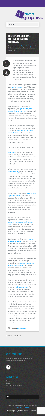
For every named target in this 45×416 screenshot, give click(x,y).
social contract (17, 87)
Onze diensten (11, 410)
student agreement (21, 287)
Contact (15, 412)
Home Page (20, 46)
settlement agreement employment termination (21, 264)
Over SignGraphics (22, 410)
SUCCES (22, 407)
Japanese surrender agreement (21, 240)
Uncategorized (30, 46)
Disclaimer (33, 410)
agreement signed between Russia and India (20, 109)
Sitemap (9, 412)
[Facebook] (8, 367)
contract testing (13, 171)
